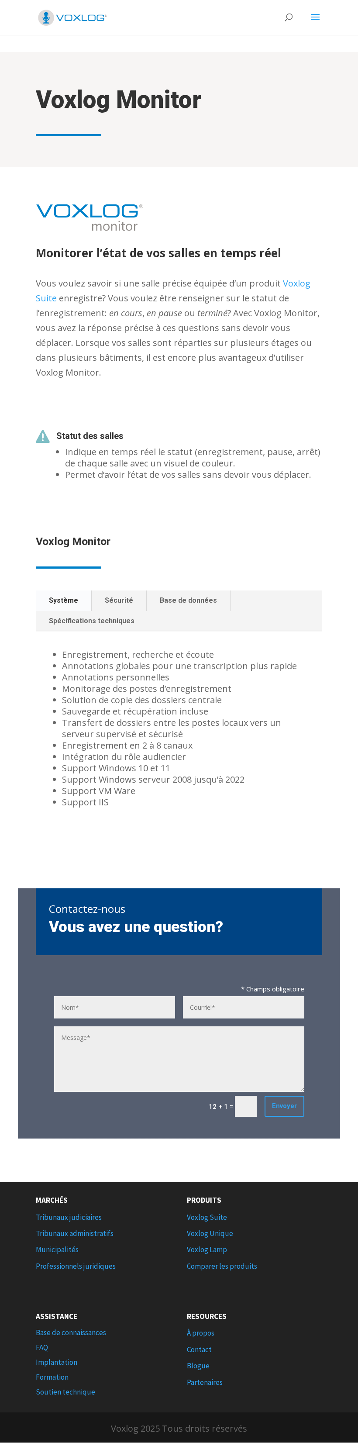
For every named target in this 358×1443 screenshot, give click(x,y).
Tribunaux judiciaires (69, 1217)
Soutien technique (65, 1392)
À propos (200, 1333)
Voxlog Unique (210, 1233)
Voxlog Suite (207, 1217)
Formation (52, 1377)
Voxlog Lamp (207, 1249)
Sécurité (119, 600)
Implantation (56, 1362)
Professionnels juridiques (76, 1266)
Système (63, 600)
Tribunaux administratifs (75, 1233)
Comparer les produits (222, 1266)
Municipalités (57, 1249)
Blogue (198, 1366)
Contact (199, 1349)
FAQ (42, 1347)
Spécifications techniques (91, 621)
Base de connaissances (71, 1332)
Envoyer (284, 1106)
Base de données (188, 600)
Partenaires (205, 1382)
